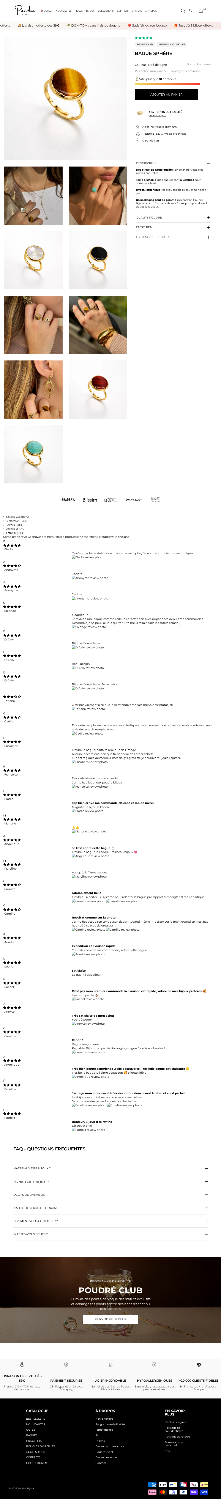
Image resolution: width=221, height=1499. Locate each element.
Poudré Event (104, 1451)
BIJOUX (90, 10)
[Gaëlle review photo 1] (87, 733)
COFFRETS (122, 10)
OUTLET (31, 1429)
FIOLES (79, 10)
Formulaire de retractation (174, 1444)
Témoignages (104, 1429)
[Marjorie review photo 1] (89, 831)
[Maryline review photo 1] (89, 876)
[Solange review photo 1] (89, 627)
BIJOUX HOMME (37, 1462)
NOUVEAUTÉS (63, 10)
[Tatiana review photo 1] (88, 709)
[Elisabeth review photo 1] (90, 762)
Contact (100, 1462)
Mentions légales (175, 1422)
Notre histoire (104, 1418)
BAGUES (31, 1435)
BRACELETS (34, 1440)
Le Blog (100, 1440)
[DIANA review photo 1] (88, 647)
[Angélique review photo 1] (90, 856)
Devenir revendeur (107, 1457)
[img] (12, 545)
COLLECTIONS (106, 10)
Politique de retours (177, 1436)
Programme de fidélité (110, 1424)
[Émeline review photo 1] (89, 1105)
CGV (167, 1451)
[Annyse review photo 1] (88, 1023)
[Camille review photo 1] (89, 901)
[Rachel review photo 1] (88, 999)
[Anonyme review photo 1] (90, 578)
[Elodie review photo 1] (87, 557)
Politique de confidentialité (174, 1429)
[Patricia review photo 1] (88, 1129)
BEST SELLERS (35, 1418)
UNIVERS (137, 10)
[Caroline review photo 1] (89, 1052)
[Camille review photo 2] (122, 901)
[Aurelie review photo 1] (88, 954)
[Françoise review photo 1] (90, 786)
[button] (144, 38)
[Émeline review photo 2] (124, 1105)
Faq (97, 1435)
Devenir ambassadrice (109, 1446)
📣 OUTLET (46, 10)
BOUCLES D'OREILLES (40, 1446)
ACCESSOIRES (35, 1451)
